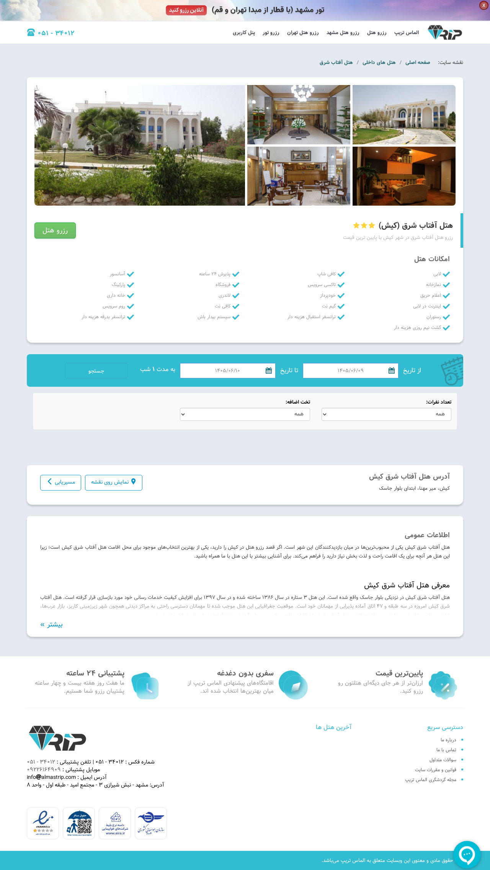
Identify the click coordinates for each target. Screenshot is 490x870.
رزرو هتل (377, 32)
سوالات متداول (443, 760)
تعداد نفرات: (438, 402)
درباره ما (448, 740)
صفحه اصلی (417, 62)
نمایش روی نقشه (110, 482)
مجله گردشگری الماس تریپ (430, 779)
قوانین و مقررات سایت (435, 770)
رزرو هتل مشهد (343, 32)
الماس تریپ (406, 32)
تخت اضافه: (298, 402)
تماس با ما (446, 750)
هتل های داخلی (379, 62)
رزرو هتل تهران (303, 32)
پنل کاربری (244, 32)
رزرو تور (271, 32)
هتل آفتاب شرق (336, 62)
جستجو (96, 371)
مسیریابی (65, 482)
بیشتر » (51, 625)
